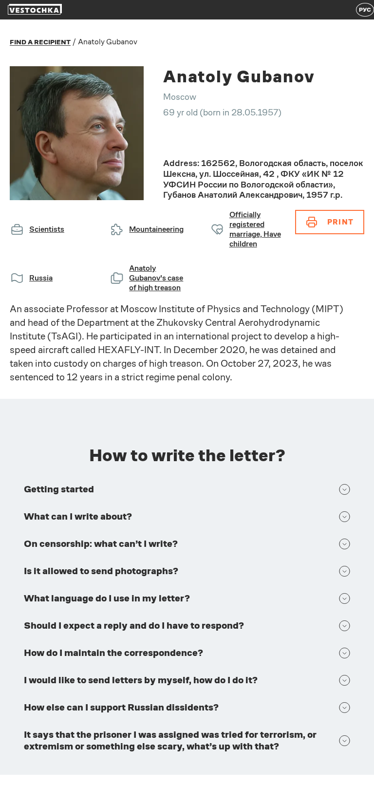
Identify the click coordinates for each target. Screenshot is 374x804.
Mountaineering (156, 229)
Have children (255, 239)
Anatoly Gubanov (107, 42)
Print (340, 221)
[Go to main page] (35, 10)
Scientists (46, 229)
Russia (41, 278)
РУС (365, 10)
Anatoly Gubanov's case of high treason (156, 278)
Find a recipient (40, 42)
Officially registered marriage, (246, 224)
